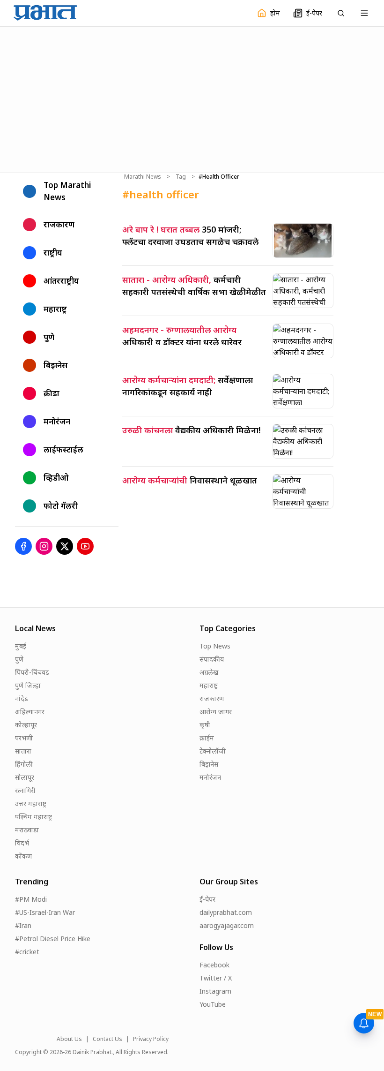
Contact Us (107, 1039)
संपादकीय (211, 659)
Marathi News (142, 177)
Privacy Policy (151, 1039)
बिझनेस (208, 764)
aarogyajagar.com (226, 925)
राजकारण (211, 698)
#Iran (23, 925)
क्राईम (206, 737)
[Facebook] (23, 546)
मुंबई (20, 645)
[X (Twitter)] (64, 546)
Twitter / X (215, 977)
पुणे (19, 659)
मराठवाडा (27, 829)
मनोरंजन (210, 777)
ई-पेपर (207, 899)
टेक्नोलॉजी (212, 751)
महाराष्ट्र (208, 685)
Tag (181, 177)
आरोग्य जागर (215, 711)
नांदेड (21, 698)
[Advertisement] (192, 98)
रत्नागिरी (25, 790)
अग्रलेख (208, 672)
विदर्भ (22, 842)
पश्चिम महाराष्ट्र (33, 816)
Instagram (215, 991)
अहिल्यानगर (29, 711)
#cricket (27, 951)
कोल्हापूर (26, 724)
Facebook (214, 964)
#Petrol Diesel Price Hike (52, 938)
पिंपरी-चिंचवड (32, 672)
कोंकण (23, 856)
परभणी (24, 737)
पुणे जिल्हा (28, 685)
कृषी (204, 724)
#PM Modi (31, 899)
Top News (214, 645)
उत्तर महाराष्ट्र (30, 803)
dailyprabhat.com (225, 912)
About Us (69, 1039)
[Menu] (364, 13)
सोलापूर (24, 777)
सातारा (23, 751)
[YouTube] (85, 546)
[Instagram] (44, 546)
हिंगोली (24, 764)
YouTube (212, 1004)
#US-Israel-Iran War (45, 912)
